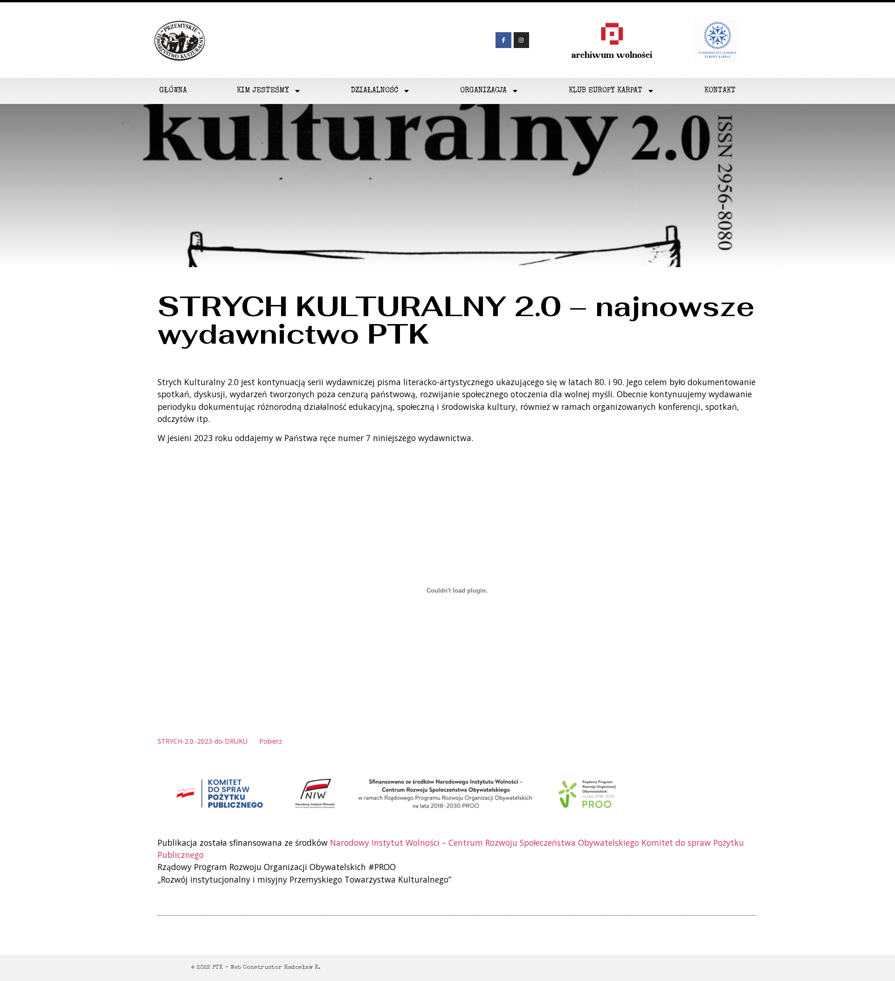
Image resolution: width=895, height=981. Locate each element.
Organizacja (483, 91)
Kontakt (720, 91)
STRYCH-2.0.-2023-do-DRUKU (203, 741)
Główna (173, 91)
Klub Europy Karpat (605, 91)
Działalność (374, 91)
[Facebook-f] (503, 40)
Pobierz (270, 741)
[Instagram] (522, 40)
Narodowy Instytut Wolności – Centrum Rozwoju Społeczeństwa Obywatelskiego (484, 842)
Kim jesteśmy (263, 91)
